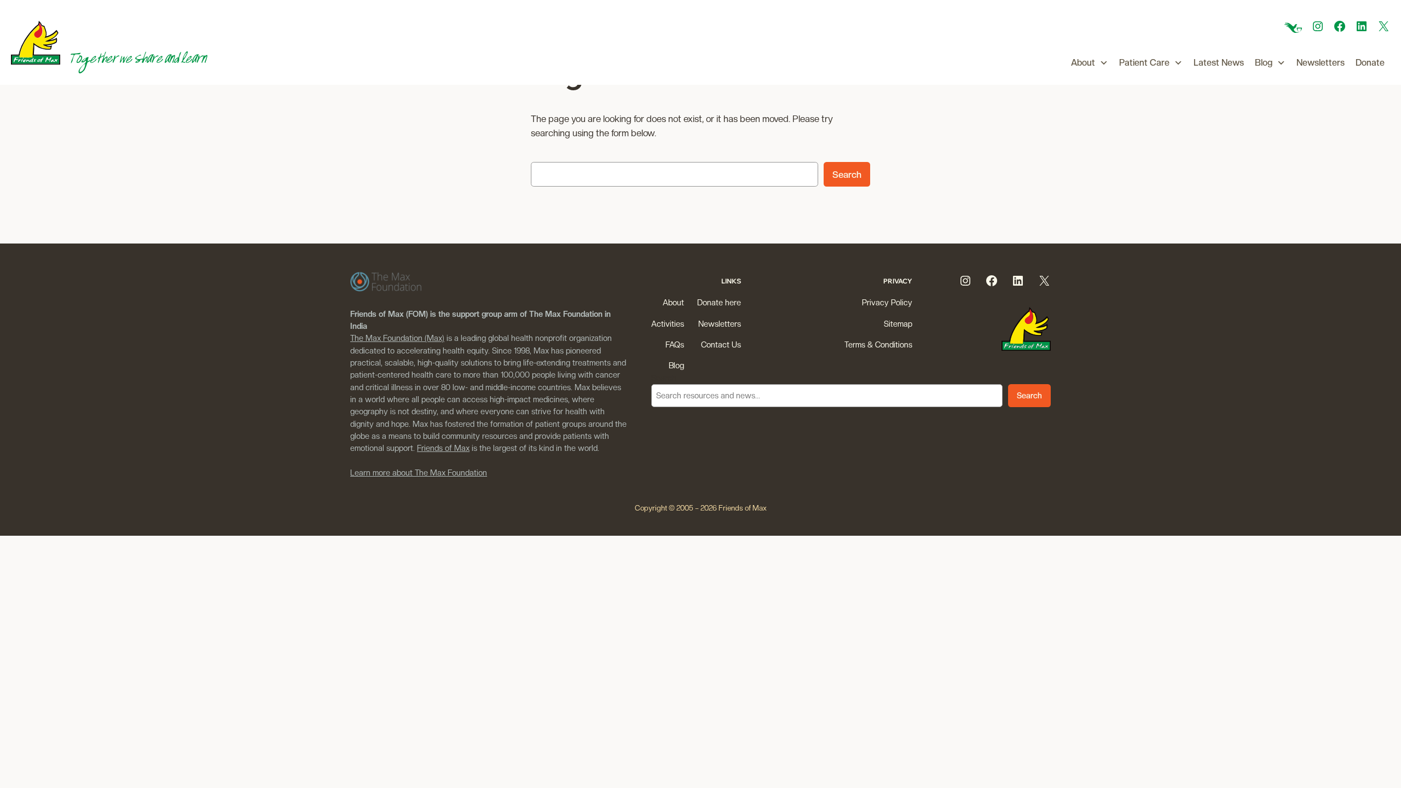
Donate (1370, 62)
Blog (1263, 62)
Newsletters (1320, 62)
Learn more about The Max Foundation (418, 472)
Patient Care (1144, 62)
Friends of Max (443, 448)
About (1083, 62)
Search (846, 174)
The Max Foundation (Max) (397, 338)
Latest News (1219, 62)
